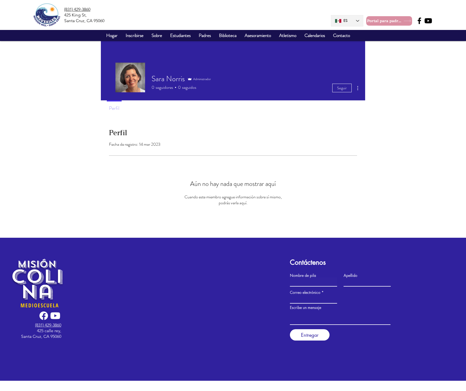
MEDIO (29, 305)
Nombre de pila (303, 275)
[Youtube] (428, 20)
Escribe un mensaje (305, 308)
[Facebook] (419, 20)
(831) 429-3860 (77, 9)
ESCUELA (48, 305)
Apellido (350, 275)
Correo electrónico (305, 292)
